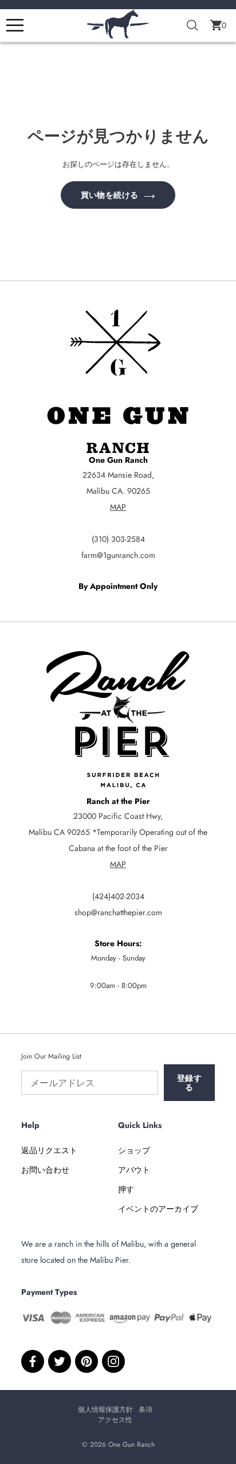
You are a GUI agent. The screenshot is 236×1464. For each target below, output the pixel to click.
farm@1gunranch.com (118, 555)
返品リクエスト (49, 1150)
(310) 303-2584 (118, 539)
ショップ (134, 1150)
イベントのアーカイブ (158, 1209)
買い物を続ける (109, 195)
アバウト (134, 1170)
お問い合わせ (45, 1170)
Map (118, 507)
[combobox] (192, 26)
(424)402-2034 (118, 896)
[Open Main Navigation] (14, 25)
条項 (145, 1409)
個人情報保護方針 (105, 1409)
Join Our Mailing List (51, 1056)
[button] (218, 25)
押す (126, 1189)
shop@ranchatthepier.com (118, 912)
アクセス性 (115, 1420)
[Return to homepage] (118, 35)
